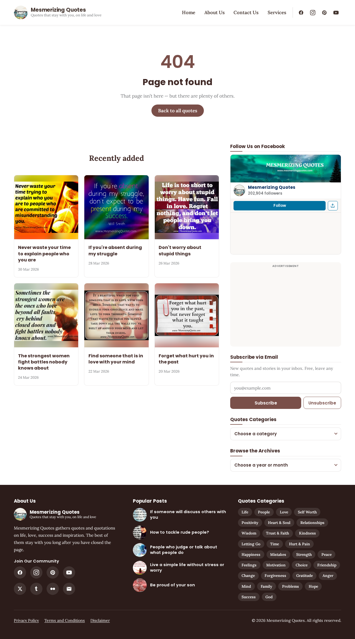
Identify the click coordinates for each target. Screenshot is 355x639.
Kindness (307, 533)
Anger (328, 575)
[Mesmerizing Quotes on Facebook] (301, 12)
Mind (246, 586)
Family (266, 586)
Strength (304, 554)
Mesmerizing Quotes (271, 187)
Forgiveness (275, 575)
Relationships (312, 522)
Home (188, 12)
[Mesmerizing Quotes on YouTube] (336, 12)
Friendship (326, 564)
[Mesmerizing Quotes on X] (20, 589)
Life (245, 512)
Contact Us (246, 12)
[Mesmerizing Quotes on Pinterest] (324, 12)
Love (284, 512)
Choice (302, 564)
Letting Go (251, 543)
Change (248, 575)
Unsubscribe (322, 403)
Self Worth (307, 512)
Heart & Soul (279, 522)
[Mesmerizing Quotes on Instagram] (312, 12)
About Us (214, 12)
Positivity (250, 522)
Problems (290, 586)
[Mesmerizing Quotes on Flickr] (53, 589)
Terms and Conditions (64, 620)
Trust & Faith (277, 533)
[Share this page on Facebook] (333, 205)
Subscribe (266, 403)
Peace (326, 554)
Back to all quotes (177, 111)
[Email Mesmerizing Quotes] (69, 589)
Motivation (276, 564)
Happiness (251, 554)
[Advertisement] (285, 308)
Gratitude (304, 575)
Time (274, 543)
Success (249, 596)
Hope (313, 586)
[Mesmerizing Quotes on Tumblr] (36, 589)
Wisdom (249, 533)
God (269, 596)
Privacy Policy (26, 620)
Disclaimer (100, 620)
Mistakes (278, 554)
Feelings (249, 564)
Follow (279, 205)
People (264, 512)
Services (277, 12)
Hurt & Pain (299, 543)
